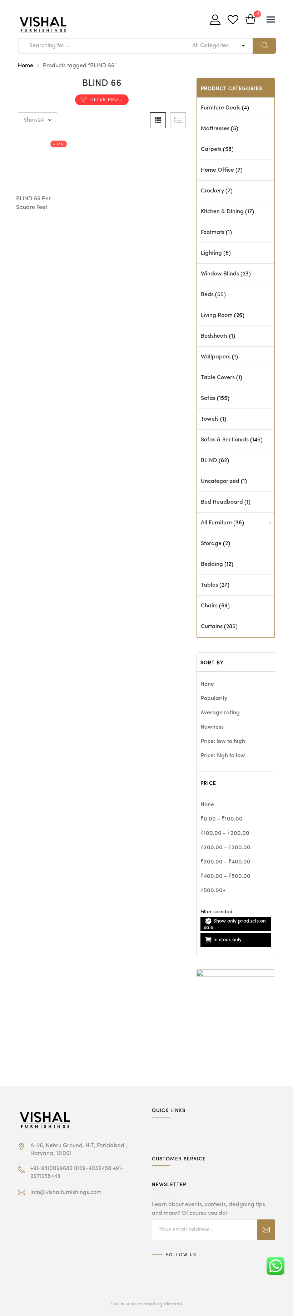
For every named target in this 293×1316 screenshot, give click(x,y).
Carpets (211, 149)
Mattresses (215, 129)
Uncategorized (220, 481)
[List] (178, 120)
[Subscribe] (266, 1229)
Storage (211, 544)
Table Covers (218, 378)
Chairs (209, 606)
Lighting (211, 253)
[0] (250, 19)
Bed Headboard (222, 502)
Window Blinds (220, 274)
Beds (207, 295)
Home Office (217, 170)
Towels (210, 419)
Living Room (217, 315)
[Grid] (158, 120)
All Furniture (216, 523)
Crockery (212, 191)
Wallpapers (215, 357)
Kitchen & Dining (222, 212)
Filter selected (216, 911)
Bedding (212, 564)
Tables (209, 585)
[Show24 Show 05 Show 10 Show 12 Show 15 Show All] (37, 120)
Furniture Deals (220, 108)
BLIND (209, 461)
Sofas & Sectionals (225, 440)
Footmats (212, 232)
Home (25, 66)
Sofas (208, 398)
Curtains (212, 627)
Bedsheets (214, 336)
